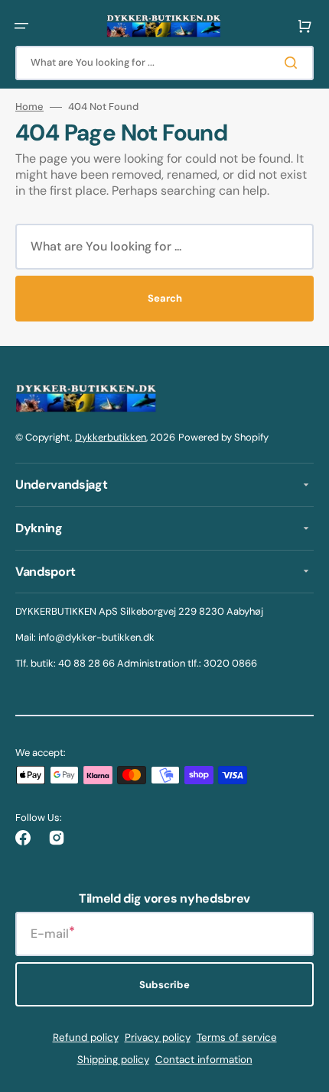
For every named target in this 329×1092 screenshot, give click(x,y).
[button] (21, 26)
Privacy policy (158, 1037)
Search (165, 298)
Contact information (203, 1059)
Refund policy (86, 1037)
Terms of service (237, 1037)
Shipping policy (113, 1059)
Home (29, 107)
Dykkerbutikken (110, 437)
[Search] (294, 62)
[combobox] (164, 63)
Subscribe (164, 984)
